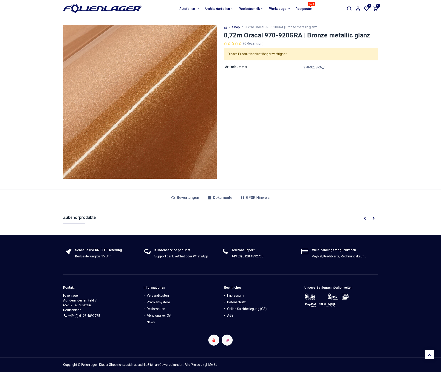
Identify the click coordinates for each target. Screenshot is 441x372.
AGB (230, 315)
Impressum (235, 295)
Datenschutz (236, 302)
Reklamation (156, 309)
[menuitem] (189, 9)
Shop (236, 27)
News (151, 322)
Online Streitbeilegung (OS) (247, 309)
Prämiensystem (158, 302)
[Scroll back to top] (429, 354)
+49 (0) (73, 316)
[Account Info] (357, 9)
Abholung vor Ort (159, 315)
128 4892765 (90, 316)
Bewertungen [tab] (187, 197)
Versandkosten (158, 295)
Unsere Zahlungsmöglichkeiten (328, 287)
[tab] (220, 197)
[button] (365, 219)
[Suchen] (349, 9)
